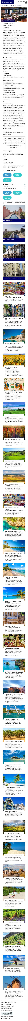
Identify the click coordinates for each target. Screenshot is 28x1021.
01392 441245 (22, 1)
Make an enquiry (17, 175)
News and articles (6, 1004)
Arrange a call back (7, 180)
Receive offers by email (7, 1006)
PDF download (7, 198)
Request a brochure (6, 1008)
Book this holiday (7, 175)
